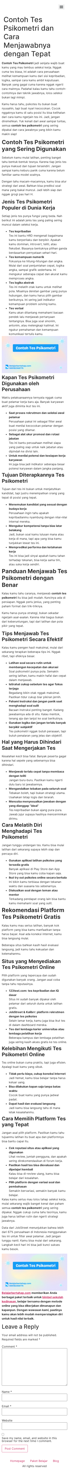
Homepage (17, 1461)
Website (7, 1420)
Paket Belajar (39, 1461)
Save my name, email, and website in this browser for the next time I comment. (29, 1439)
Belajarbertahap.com (16, 1293)
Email (6, 1406)
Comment (9, 1346)
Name (7, 1391)
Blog (56, 1461)
